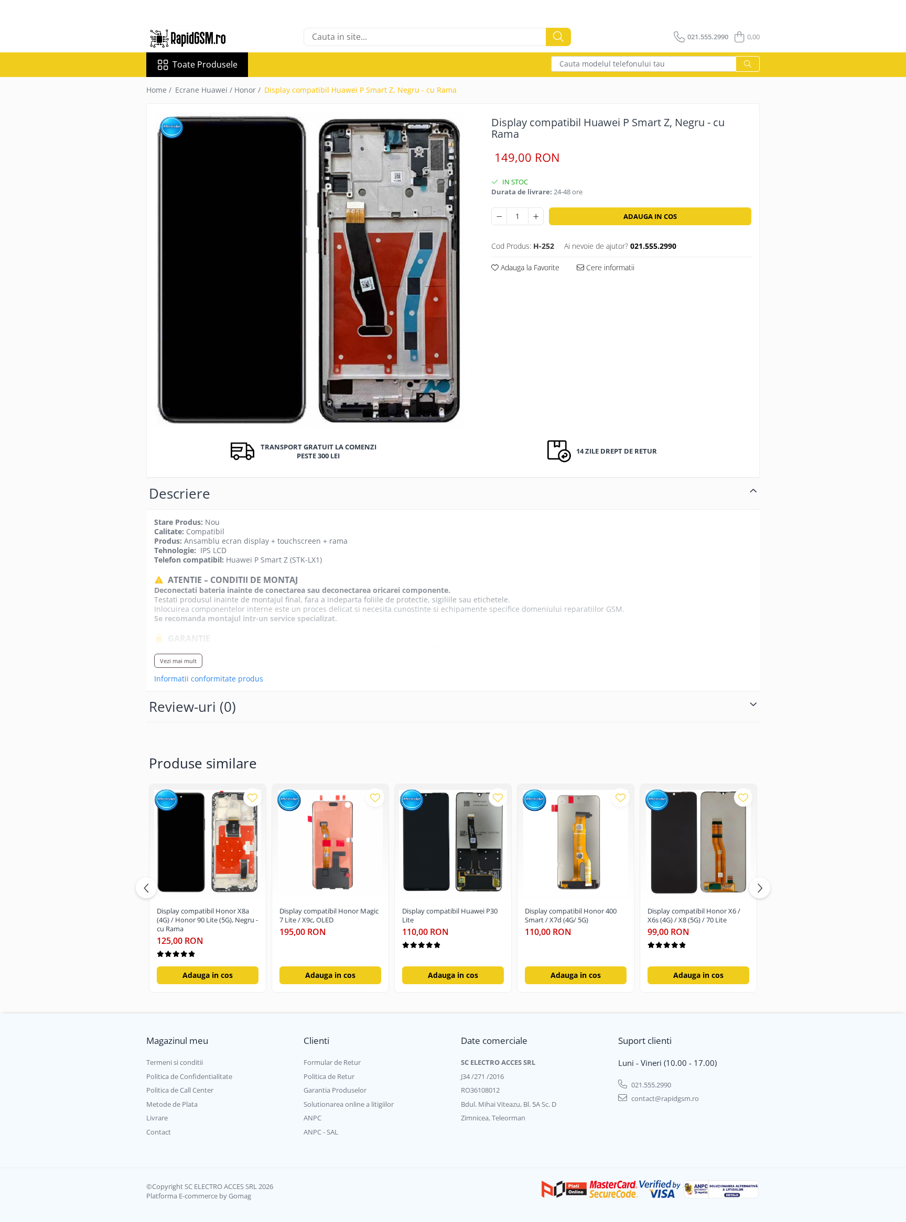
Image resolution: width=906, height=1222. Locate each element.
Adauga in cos (650, 216)
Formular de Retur (332, 1062)
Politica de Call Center (179, 1090)
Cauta (748, 64)
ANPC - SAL (321, 1132)
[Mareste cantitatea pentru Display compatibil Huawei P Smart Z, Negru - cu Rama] (536, 216)
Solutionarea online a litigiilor (349, 1104)
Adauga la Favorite (529, 267)
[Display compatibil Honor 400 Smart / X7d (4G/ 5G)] (575, 842)
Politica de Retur (329, 1076)
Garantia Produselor (335, 1090)
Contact (158, 1132)
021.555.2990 (650, 1084)
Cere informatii (609, 267)
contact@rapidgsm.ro (664, 1098)
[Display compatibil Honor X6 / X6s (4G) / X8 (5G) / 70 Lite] (698, 842)
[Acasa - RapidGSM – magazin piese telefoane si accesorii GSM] (198, 37)
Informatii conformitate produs (208, 679)
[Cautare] (558, 37)
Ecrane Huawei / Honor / (219, 90)
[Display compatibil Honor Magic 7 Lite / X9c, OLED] (330, 842)
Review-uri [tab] (192, 706)
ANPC (312, 1117)
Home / (160, 90)
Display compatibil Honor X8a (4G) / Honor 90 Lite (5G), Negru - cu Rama (207, 920)
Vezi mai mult (178, 661)
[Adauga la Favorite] (252, 797)
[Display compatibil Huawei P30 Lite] (453, 842)
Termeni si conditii (174, 1062)
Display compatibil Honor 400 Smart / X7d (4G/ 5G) (571, 915)
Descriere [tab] (179, 493)
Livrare (157, 1117)
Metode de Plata (172, 1104)
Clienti (316, 1040)
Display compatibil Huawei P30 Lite (450, 915)
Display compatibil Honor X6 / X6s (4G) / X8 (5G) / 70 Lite (694, 915)
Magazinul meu (177, 1040)
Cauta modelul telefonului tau (612, 64)
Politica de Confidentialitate (189, 1076)
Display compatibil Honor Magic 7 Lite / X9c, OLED (329, 915)
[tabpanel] (310, 270)
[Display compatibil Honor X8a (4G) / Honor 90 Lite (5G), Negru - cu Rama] (207, 842)
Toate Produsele (205, 64)
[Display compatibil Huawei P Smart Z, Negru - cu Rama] (310, 270)
